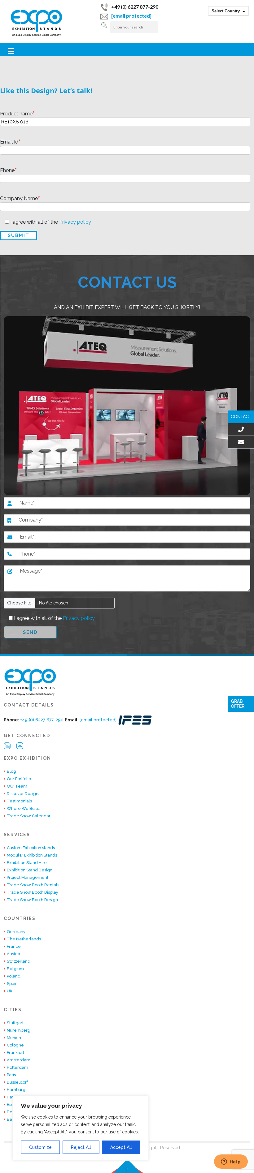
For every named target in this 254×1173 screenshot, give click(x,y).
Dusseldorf (17, 1082)
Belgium (15, 968)
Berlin (13, 1112)
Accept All (121, 1147)
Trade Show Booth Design (32, 899)
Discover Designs (23, 793)
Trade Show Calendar (28, 816)
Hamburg (16, 1089)
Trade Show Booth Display (32, 892)
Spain (12, 983)
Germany (16, 931)
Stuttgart (15, 1022)
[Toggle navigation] (11, 51)
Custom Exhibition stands (31, 847)
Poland (13, 976)
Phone (8, 170)
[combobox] (228, 10)
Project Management (27, 877)
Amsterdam (18, 1060)
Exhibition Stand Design (29, 870)
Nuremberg (18, 1030)
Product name (17, 114)
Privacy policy (74, 222)
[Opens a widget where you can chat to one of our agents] (231, 1162)
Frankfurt (15, 1052)
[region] (80, 1128)
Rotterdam (17, 1067)
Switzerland (18, 961)
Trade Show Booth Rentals (33, 885)
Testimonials (19, 801)
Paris (11, 1074)
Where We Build (23, 808)
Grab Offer (237, 704)
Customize (40, 1147)
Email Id (10, 142)
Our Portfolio (19, 778)
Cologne (15, 1045)
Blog (11, 771)
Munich (14, 1037)
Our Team (17, 786)
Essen (12, 1104)
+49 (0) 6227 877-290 (134, 7)
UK (9, 991)
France (14, 946)
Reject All (81, 1147)
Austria (13, 954)
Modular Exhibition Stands (32, 855)
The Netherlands (24, 939)
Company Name (20, 198)
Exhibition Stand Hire (27, 862)
